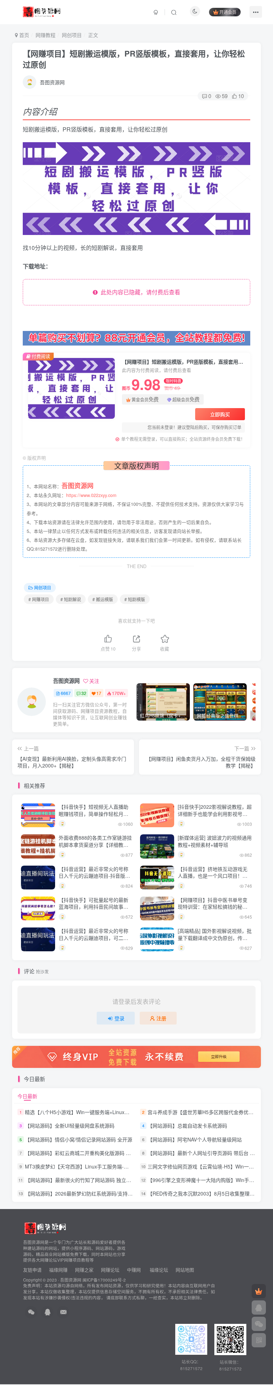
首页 (23, 34)
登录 (119, 1018)
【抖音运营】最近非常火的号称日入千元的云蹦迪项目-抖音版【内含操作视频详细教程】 (93, 875)
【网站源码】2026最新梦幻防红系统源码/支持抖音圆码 (86, 1193)
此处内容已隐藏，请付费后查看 (139, 292)
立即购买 (220, 414)
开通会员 (227, 12)
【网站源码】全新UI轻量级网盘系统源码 (69, 1125)
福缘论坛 (158, 1269)
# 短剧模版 (134, 599)
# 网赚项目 (38, 599)
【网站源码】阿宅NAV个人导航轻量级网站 (195, 1139)
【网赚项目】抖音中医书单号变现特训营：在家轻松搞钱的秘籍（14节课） (212, 906)
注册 (161, 1018)
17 (98, 693)
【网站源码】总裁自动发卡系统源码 (187, 1125)
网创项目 (72, 34)
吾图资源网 (52, 82)
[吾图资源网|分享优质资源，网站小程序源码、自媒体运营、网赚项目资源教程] (41, 11)
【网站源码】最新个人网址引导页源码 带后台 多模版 (206, 1152)
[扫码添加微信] (259, 1324)
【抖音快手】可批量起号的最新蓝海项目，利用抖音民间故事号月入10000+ (93, 906)
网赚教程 (45, 34)
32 (83, 693)
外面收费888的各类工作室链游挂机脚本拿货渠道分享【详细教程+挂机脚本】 (95, 844)
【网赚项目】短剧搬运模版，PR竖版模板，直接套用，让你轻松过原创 (134, 59)
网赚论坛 (110, 1269)
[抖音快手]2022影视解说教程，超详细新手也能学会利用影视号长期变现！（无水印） (215, 813)
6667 (66, 693)
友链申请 (32, 1269)
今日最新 (27, 1096)
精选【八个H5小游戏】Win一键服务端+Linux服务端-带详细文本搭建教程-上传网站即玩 (121, 1112)
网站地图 (185, 1269)
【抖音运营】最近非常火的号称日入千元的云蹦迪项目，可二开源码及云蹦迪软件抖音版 (93, 937)
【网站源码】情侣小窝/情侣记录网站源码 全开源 (78, 1139)
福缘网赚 (59, 1269)
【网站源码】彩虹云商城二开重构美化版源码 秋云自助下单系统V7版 (101, 1152)
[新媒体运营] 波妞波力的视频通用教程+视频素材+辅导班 (215, 841)
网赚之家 (84, 1269)
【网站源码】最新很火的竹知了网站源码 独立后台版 (83, 1179)
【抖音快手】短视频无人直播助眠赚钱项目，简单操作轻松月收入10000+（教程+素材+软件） (93, 813)
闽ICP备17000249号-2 (104, 1280)
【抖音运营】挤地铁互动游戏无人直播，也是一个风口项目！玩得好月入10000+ (212, 875)
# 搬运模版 (102, 599)
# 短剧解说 (70, 599)
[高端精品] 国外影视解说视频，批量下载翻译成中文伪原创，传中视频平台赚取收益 (215, 937)
